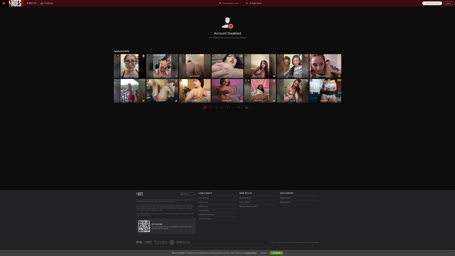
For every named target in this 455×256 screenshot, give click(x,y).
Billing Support (285, 202)
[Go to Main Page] (16, 3)
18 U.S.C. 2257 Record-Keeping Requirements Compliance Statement (294, 242)
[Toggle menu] (4, 3)
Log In (448, 3)
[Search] (246, 3)
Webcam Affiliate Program (248, 206)
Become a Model (245, 198)
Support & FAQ (285, 198)
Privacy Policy (204, 198)
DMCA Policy (203, 206)
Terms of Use (203, 202)
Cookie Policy (251, 253)
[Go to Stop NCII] (183, 242)
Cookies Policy (204, 210)
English (186, 194)
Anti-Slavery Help (205, 219)
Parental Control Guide (206, 214)
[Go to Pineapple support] (172, 242)
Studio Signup (244, 202)
